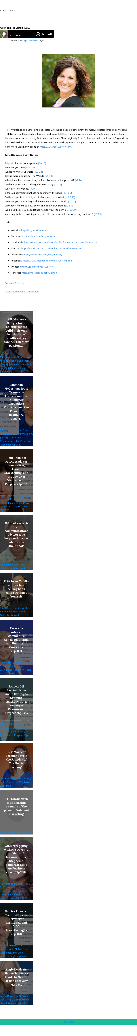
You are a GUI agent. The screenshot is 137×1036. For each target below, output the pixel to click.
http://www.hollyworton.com (55, 146)
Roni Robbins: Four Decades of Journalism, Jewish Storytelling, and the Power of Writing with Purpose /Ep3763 (15, 503)
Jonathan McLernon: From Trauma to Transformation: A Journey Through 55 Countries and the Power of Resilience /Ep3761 (16, 437)
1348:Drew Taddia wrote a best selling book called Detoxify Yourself (15, 611)
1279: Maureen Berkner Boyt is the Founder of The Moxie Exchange (16, 782)
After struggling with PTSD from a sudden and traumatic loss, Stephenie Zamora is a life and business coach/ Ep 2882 (15, 891)
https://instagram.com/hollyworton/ (42, 254)
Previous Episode (14, 283)
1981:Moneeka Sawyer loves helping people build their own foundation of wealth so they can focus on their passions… (16, 364)
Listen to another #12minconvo (22, 291)
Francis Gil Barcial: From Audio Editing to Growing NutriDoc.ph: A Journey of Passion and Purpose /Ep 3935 (14, 731)
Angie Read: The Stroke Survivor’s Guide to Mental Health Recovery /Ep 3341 (15, 999)
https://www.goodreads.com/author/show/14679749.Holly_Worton (60, 242)
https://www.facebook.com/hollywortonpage (47, 260)
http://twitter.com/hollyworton (36, 266)
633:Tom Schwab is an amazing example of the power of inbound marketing (16, 829)
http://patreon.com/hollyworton (38, 236)
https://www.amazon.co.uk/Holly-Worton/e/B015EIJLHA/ (52, 248)
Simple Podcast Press (30, 41)
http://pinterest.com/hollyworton (39, 272)
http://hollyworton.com (33, 230)
